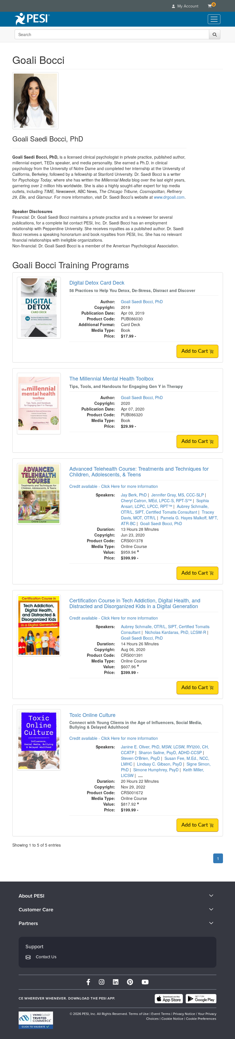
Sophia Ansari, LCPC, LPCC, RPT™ (165, 503)
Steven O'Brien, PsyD (140, 758)
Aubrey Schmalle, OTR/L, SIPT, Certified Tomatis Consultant (165, 509)
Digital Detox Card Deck (96, 282)
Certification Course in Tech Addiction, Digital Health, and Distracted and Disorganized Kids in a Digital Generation (134, 603)
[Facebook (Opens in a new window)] (88, 982)
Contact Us (46, 957)
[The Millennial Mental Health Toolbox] (39, 403)
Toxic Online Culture (92, 714)
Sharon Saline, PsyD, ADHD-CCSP (170, 752)
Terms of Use (139, 1013)
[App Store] (169, 998)
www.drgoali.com (169, 197)
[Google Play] (201, 998)
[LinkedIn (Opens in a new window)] (115, 982)
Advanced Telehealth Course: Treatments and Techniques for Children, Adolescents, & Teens (139, 471)
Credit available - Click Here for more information (113, 486)
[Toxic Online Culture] (39, 739)
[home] (32, 19)
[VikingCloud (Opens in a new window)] (36, 1020)
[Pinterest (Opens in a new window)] (130, 982)
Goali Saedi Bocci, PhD (142, 301)
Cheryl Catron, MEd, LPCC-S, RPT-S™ (156, 500)
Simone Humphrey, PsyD (156, 769)
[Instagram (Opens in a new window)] (101, 982)
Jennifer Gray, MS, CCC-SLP (177, 495)
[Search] (214, 34)
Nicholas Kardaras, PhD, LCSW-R (175, 632)
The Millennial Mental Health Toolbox (111, 378)
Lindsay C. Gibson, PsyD (159, 764)
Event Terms (161, 1013)
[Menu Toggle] (214, 19)
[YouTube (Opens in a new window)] (145, 982)
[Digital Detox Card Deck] (39, 307)
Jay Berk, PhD (134, 495)
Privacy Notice (184, 1013)
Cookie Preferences (201, 1018)
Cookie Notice (172, 1018)
